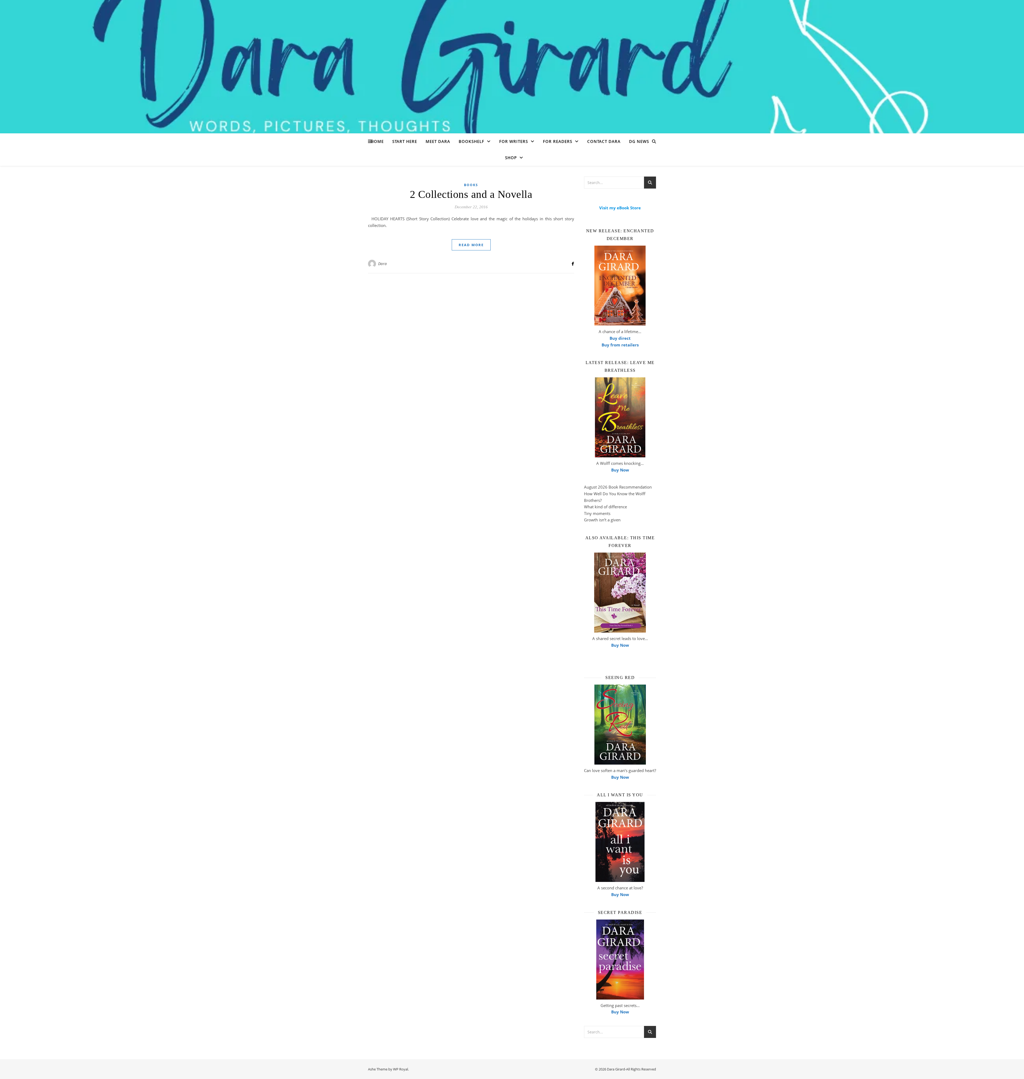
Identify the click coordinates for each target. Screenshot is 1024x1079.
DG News (639, 141)
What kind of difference (605, 506)
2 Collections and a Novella (471, 194)
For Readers (557, 141)
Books (471, 185)
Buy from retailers (620, 344)
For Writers (513, 141)
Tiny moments (597, 513)
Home (377, 141)
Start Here (404, 141)
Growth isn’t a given (602, 519)
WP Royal (400, 1069)
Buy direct (620, 338)
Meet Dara (438, 141)
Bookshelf (471, 141)
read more (471, 244)
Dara (382, 263)
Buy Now (620, 470)
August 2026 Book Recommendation (618, 487)
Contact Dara (604, 141)
